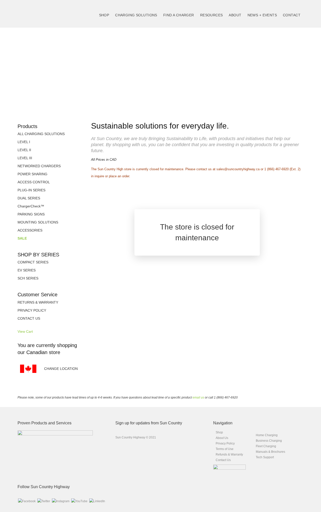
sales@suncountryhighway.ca (238, 169)
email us (198, 397)
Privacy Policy (225, 443)
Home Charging (267, 435)
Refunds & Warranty (229, 454)
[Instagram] (60, 501)
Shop (219, 432)
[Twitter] (44, 501)
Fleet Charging (266, 446)
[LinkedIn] (97, 501)
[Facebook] (27, 501)
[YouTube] (79, 501)
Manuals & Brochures (270, 451)
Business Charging (269, 440)
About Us (222, 438)
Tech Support (265, 457)
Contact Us (223, 460)
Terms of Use (224, 449)
